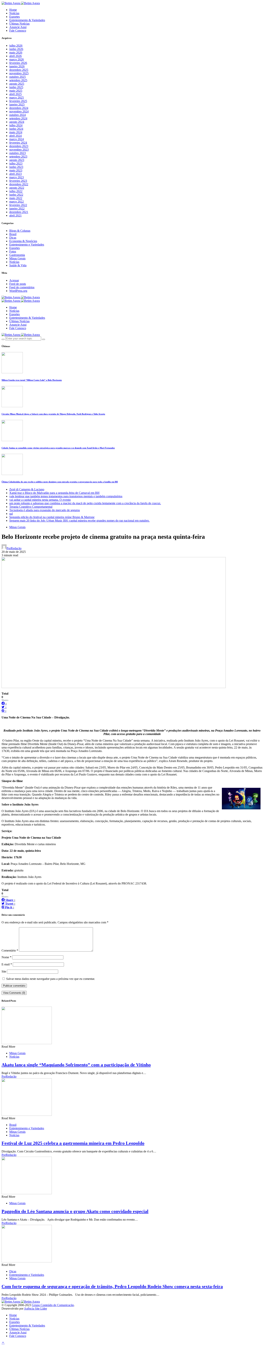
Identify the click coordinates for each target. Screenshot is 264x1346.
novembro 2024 (19, 111)
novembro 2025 (19, 73)
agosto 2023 (16, 160)
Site (4, 971)
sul (11, 513)
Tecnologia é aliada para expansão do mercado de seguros (44, 510)
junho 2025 (16, 87)
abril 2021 (15, 215)
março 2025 (16, 97)
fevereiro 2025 (18, 101)
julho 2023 (15, 163)
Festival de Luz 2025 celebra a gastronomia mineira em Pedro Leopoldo (73, 1143)
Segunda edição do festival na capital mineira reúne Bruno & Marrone (52, 517)
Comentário (10, 950)
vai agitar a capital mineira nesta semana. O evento (40, 499)
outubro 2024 (17, 115)
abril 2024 (15, 135)
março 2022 (16, 201)
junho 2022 (16, 194)
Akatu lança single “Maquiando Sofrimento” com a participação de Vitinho (76, 1064)
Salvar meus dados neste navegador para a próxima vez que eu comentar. (50, 978)
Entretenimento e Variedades (26, 244)
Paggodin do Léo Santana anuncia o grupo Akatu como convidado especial (75, 1211)
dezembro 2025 (18, 69)
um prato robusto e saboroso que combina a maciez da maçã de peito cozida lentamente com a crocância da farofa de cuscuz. (85, 503)
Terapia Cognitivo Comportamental (30, 506)
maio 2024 (15, 132)
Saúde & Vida (17, 265)
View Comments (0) (14, 992)
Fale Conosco (17, 30)
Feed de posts (17, 283)
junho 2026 (16, 49)
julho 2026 (15, 45)
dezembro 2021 (18, 212)
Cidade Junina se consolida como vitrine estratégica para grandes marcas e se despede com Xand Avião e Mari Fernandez (58, 448)
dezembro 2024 (18, 108)
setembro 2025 (18, 80)
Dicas (12, 237)
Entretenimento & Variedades (27, 20)
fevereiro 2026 (18, 63)
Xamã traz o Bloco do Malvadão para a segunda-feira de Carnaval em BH (54, 492)
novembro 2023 (19, 149)
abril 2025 (15, 94)
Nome (6, 957)
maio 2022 (15, 198)
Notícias (14, 13)
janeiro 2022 (17, 208)
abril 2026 (15, 56)
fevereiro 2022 (18, 205)
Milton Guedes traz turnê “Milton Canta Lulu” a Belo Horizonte (32, 380)
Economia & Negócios (23, 241)
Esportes (14, 16)
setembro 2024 (18, 118)
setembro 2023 (18, 156)
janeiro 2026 (17, 66)
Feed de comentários (21, 287)
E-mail (7, 964)
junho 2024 (16, 128)
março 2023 (16, 177)
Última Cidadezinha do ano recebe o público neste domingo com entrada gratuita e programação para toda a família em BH (60, 482)
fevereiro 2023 (18, 180)
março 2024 (16, 139)
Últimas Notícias (19, 23)
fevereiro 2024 (18, 142)
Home (13, 9)
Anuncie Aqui (17, 27)
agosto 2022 (16, 187)
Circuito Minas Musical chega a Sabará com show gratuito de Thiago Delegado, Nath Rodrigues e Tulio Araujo (53, 414)
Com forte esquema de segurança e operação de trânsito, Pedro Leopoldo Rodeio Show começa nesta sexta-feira (112, 1286)
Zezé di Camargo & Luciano (26, 489)
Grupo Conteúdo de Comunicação (53, 1305)
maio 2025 (15, 90)
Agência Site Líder (35, 1308)
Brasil (12, 234)
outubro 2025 (17, 76)
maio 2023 (15, 170)
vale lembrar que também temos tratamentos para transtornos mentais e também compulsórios (65, 496)
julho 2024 (15, 125)
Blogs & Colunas (19, 230)
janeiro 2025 (17, 104)
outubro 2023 (17, 153)
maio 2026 (15, 52)
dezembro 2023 (18, 146)
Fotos (12, 251)
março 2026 (16, 59)
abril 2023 (15, 173)
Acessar (14, 280)
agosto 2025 (16, 83)
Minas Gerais (17, 258)
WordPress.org (18, 290)
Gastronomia (17, 255)
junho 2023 (16, 167)
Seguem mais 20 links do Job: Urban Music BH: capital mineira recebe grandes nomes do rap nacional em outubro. (79, 520)
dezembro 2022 (18, 184)
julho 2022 (15, 191)
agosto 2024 (16, 121)
